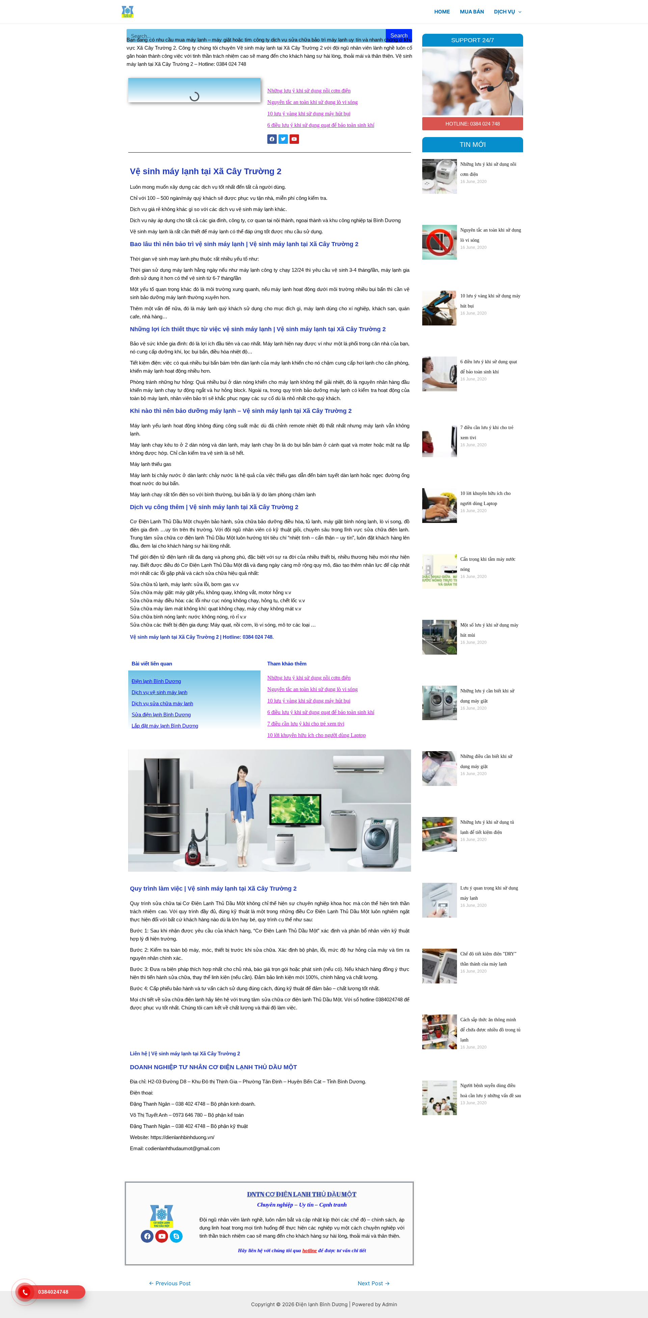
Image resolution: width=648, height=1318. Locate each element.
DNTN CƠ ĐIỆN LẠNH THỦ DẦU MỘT (301, 1194)
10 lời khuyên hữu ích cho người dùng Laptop (316, 735)
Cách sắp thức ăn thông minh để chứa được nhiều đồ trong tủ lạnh (490, 1030)
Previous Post (170, 1283)
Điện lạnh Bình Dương (156, 681)
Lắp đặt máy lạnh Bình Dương (165, 726)
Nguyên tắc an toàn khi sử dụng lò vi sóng (312, 102)
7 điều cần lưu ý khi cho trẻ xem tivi (305, 724)
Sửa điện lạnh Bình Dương (161, 714)
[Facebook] (147, 1236)
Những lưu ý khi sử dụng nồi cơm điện (309, 91)
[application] (518, 12)
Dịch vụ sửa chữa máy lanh (162, 703)
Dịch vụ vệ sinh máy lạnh (159, 692)
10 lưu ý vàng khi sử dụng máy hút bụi (308, 113)
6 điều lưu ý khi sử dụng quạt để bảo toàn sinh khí (320, 125)
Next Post (374, 1283)
